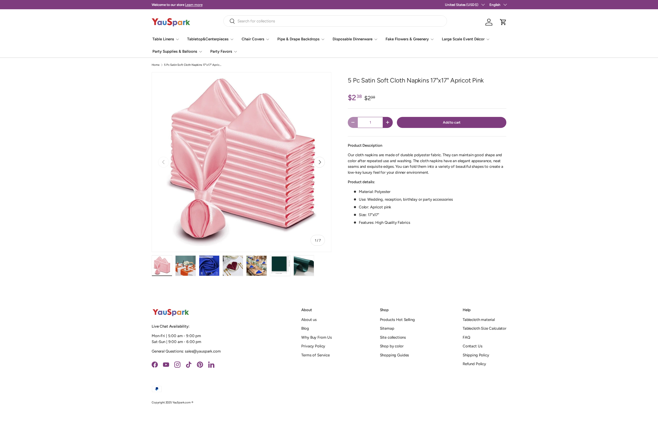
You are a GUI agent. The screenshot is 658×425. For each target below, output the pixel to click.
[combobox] (335, 21)
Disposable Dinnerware (352, 39)
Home (155, 64)
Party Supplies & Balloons (174, 51)
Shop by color (392, 346)
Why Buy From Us (316, 337)
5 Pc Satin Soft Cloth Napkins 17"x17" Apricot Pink (193, 64)
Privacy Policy (313, 346)
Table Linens (163, 39)
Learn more (194, 5)
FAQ (466, 337)
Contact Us (472, 346)
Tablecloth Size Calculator (484, 328)
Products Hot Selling (397, 319)
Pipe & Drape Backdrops (298, 39)
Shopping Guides (394, 355)
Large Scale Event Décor (463, 39)
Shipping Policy (476, 355)
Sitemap (387, 328)
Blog (305, 328)
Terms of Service (315, 355)
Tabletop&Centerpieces (208, 39)
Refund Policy (474, 364)
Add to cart (451, 122)
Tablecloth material (479, 319)
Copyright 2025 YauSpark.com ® (172, 402)
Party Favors (221, 51)
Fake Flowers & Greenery (407, 39)
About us (309, 319)
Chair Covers (253, 39)
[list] (241, 162)
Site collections (393, 337)
